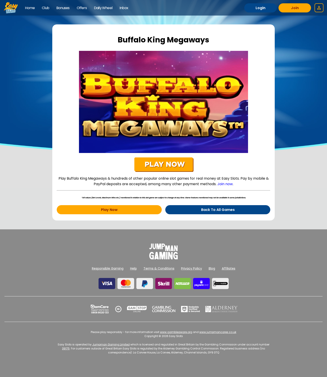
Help (133, 268)
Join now (225, 184)
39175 (66, 348)
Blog (212, 268)
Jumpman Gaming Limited (111, 344)
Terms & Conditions (158, 268)
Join (295, 7)
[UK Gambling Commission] (163, 309)
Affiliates (228, 268)
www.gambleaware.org (176, 332)
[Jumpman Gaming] (163, 258)
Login (260, 7)
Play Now (109, 209)
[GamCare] (100, 309)
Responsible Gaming (107, 268)
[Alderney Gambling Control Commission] (221, 309)
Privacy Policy (191, 268)
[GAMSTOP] (137, 309)
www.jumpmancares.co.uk (217, 332)
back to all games (218, 209)
